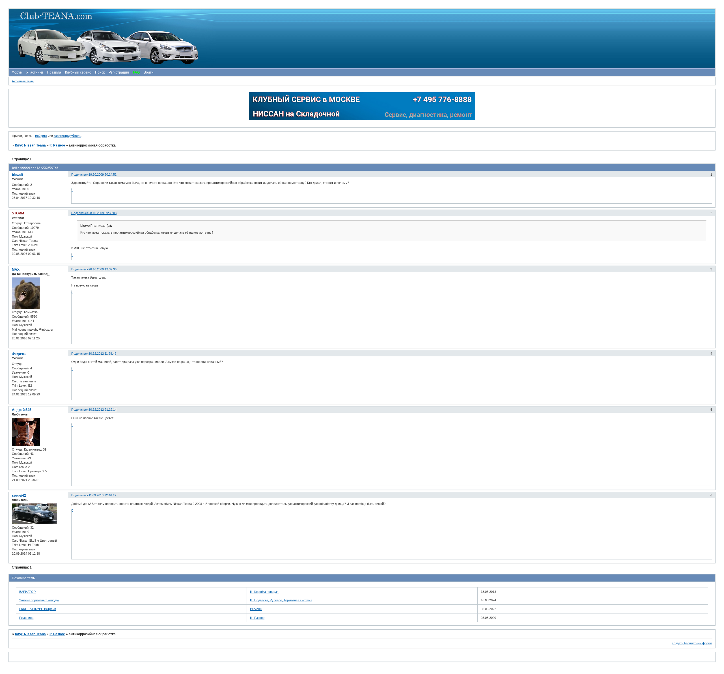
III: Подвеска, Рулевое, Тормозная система (281, 600)
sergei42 (19, 496)
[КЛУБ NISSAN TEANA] (361, 38)
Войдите (41, 135)
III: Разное (257, 617)
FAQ (136, 72)
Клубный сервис (78, 72)
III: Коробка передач (264, 591)
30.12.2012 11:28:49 (102, 353)
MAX (16, 270)
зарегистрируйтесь (67, 135)
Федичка (19, 354)
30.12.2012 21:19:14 (103, 409)
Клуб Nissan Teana (30, 145)
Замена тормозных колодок (39, 600)
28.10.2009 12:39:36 (103, 269)
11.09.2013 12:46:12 (102, 495)
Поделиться (80, 174)
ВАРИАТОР (27, 591)
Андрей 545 (21, 410)
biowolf (17, 175)
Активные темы (23, 81)
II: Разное (57, 145)
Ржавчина (26, 617)
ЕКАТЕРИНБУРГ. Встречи (37, 609)
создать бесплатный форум (692, 643)
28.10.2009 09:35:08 (103, 213)
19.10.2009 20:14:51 (103, 174)
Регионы (256, 609)
